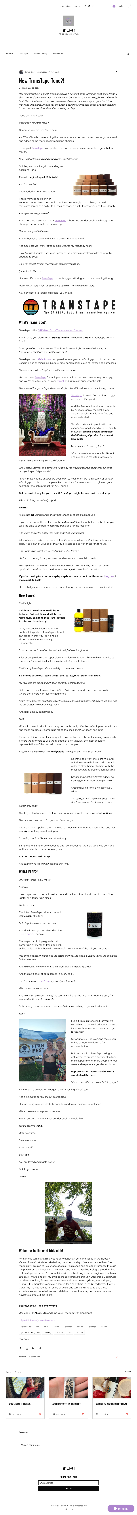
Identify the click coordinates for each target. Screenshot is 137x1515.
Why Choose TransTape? (20, 1403)
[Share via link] (40, 1348)
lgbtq (46, 1327)
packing (47, 1332)
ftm (37, 1327)
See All (128, 1372)
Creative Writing (40, 54)
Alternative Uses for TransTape (66, 1403)
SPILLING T (69, 30)
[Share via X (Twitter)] (27, 1348)
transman (68, 1327)
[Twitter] (89, 6)
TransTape (23, 54)
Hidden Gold (57, 54)
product (79, 1332)
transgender (26, 1327)
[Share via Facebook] (20, 1348)
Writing (56, 1327)
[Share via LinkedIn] (33, 1348)
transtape (92, 1327)
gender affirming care (30, 1332)
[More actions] (116, 72)
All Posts (9, 54)
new (69, 1332)
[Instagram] (85, 6)
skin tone (59, 1332)
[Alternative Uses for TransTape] (68, 1387)
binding (80, 1327)
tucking (104, 1327)
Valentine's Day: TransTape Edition (112, 1403)
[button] (129, 6)
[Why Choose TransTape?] (25, 1387)
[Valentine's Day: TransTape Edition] (112, 1387)
